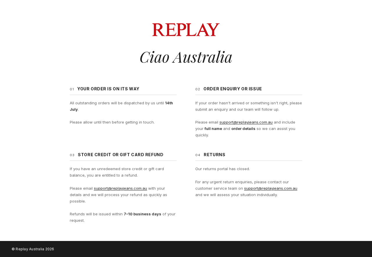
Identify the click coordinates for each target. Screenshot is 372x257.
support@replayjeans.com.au (246, 122)
